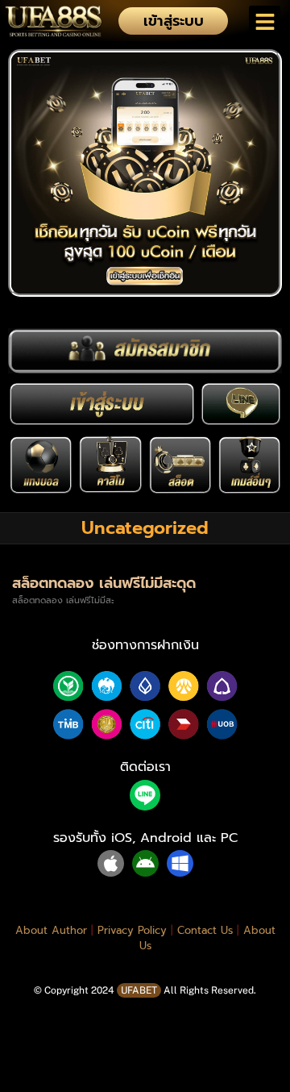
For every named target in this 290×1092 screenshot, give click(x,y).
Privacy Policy (132, 930)
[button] (264, 21)
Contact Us (205, 930)
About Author (51, 930)
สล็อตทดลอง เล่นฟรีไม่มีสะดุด (104, 583)
